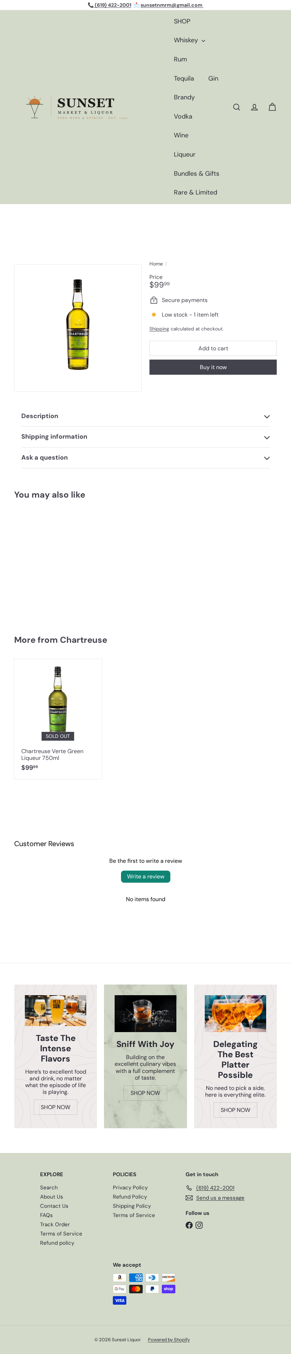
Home (156, 264)
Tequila (184, 78)
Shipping (159, 329)
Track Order (55, 1224)
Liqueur (185, 154)
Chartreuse (83, 639)
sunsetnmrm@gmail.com (172, 5)
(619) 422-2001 (112, 5)
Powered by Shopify (169, 1340)
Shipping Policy (132, 1206)
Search (49, 1187)
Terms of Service (61, 1233)
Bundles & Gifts (196, 173)
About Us (51, 1196)
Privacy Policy (130, 1187)
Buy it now (213, 367)
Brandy (184, 97)
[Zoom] (78, 328)
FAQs (46, 1215)
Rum (180, 59)
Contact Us (54, 1206)
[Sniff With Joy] (145, 1013)
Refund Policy (130, 1196)
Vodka (183, 116)
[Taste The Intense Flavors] (55, 1010)
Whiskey (187, 40)
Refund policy (57, 1242)
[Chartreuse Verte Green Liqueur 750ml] (58, 719)
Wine (181, 135)
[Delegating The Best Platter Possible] (235, 1013)
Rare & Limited (195, 192)
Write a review (145, 876)
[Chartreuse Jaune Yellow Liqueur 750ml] (36, 563)
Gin (213, 78)
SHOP (182, 21)
